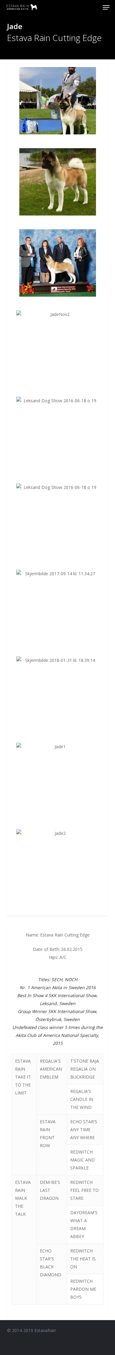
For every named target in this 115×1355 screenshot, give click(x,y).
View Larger (59, 96)
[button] (106, 7)
